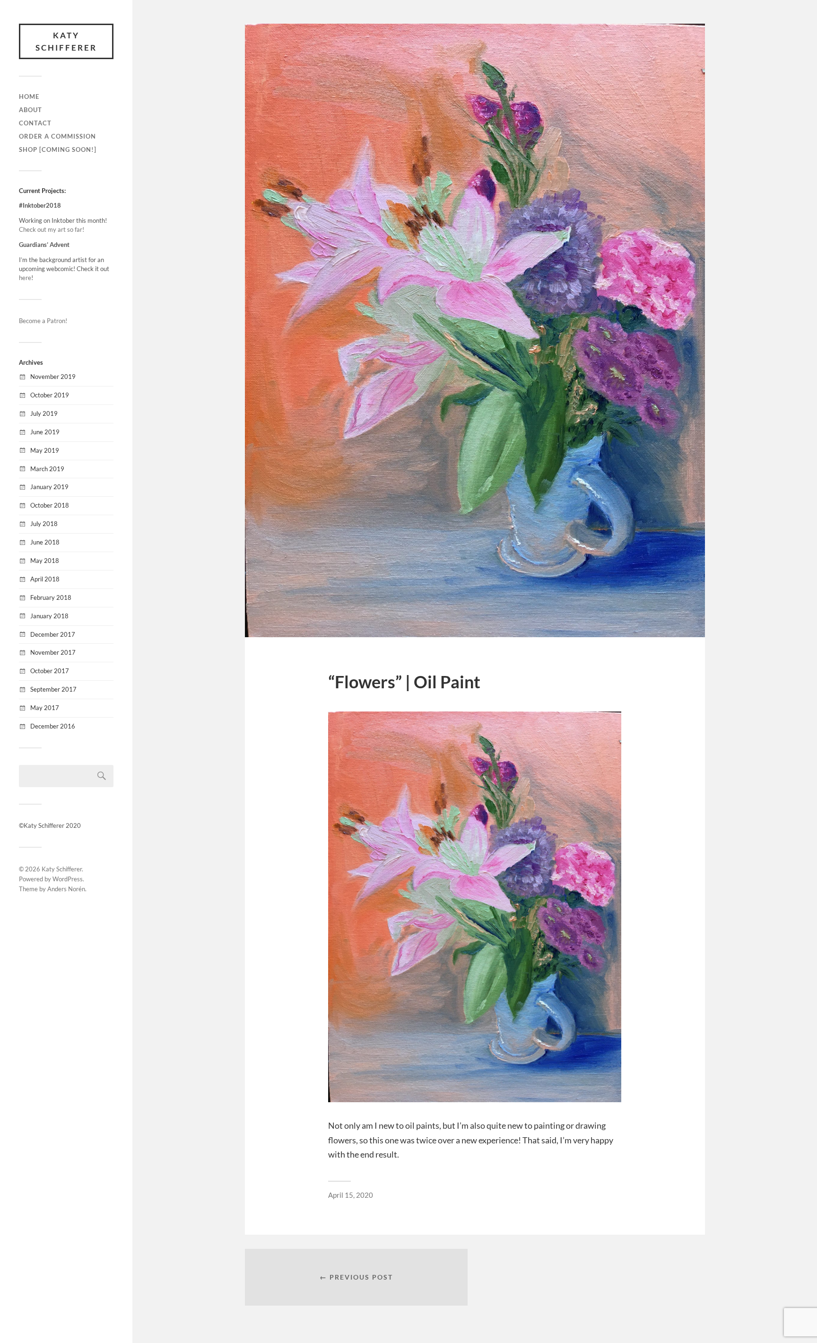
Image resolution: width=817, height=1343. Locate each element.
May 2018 (44, 560)
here (25, 277)
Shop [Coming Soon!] (57, 149)
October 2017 (49, 671)
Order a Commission (57, 136)
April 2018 (45, 579)
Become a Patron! (43, 321)
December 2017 (52, 634)
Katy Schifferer (66, 41)
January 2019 (49, 487)
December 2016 (52, 726)
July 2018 (44, 523)
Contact (35, 123)
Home (29, 96)
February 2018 (50, 597)
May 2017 (44, 707)
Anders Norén (66, 889)
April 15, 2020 (350, 1195)
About (30, 110)
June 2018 (45, 542)
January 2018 (49, 616)
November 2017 (53, 652)
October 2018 (49, 505)
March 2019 (47, 469)
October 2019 (49, 395)
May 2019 (44, 450)
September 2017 (53, 689)
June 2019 (45, 432)
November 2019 (53, 376)
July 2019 (44, 413)
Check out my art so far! (51, 229)
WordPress (67, 879)
